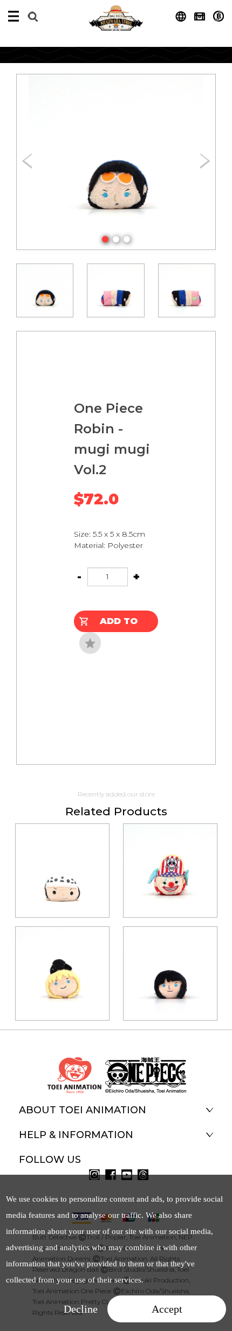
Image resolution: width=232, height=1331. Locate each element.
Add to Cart (119, 624)
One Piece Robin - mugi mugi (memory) (170, 958)
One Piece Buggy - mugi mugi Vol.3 (169, 855)
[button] (105, 239)
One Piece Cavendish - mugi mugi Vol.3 (61, 958)
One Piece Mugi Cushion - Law (62, 855)
